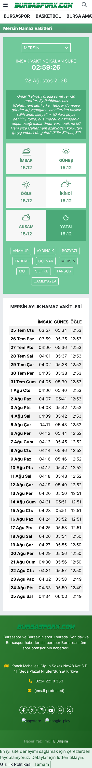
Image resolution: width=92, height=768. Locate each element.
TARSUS (63, 271)
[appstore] (31, 722)
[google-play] (57, 722)
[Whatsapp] (60, 710)
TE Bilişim (59, 741)
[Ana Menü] (5, 4)
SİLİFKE (41, 271)
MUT (23, 271)
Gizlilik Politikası (15, 764)
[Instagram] (42, 710)
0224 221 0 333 (49, 681)
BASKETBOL (48, 16)
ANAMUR (21, 251)
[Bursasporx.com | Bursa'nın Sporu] (44, 4)
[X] (32, 710)
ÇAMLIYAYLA (45, 281)
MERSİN (68, 261)
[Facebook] (23, 710)
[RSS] (69, 710)
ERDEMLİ (22, 261)
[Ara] (84, 5)
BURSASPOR (17, 16)
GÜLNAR (45, 261)
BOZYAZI (69, 251)
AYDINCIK (45, 251)
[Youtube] (51, 710)
